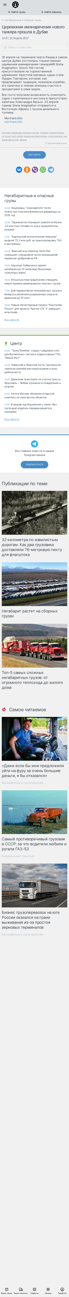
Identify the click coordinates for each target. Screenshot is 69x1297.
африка (23, 139)
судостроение (55, 136)
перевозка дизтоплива (35, 136)
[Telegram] (51, 170)
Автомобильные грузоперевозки (23, 782)
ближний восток (10, 139)
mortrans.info (13, 121)
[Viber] (35, 170)
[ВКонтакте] (19, 170)
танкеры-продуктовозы (52, 132)
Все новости (11, 319)
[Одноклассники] (27, 170)
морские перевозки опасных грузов (20, 132)
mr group (6, 136)
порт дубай (17, 136)
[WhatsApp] (43, 170)
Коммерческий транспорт (18, 856)
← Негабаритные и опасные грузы (21, 20)
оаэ (65, 136)
